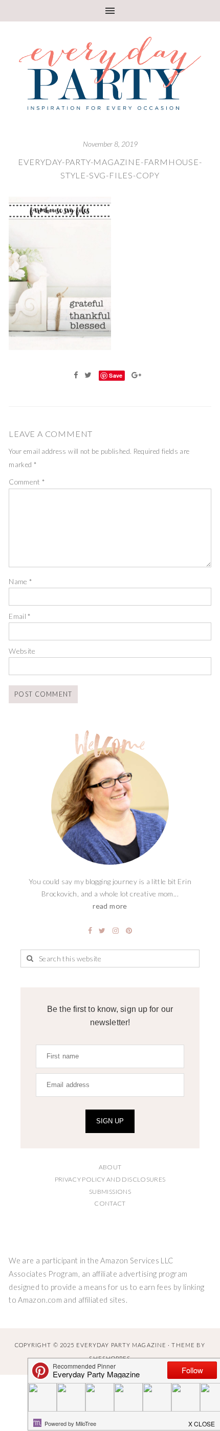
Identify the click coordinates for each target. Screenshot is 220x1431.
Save (115, 375)
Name (20, 581)
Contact (110, 1203)
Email (20, 616)
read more (110, 906)
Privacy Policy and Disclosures (110, 1179)
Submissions (110, 1191)
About (110, 1167)
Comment (27, 481)
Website (22, 651)
